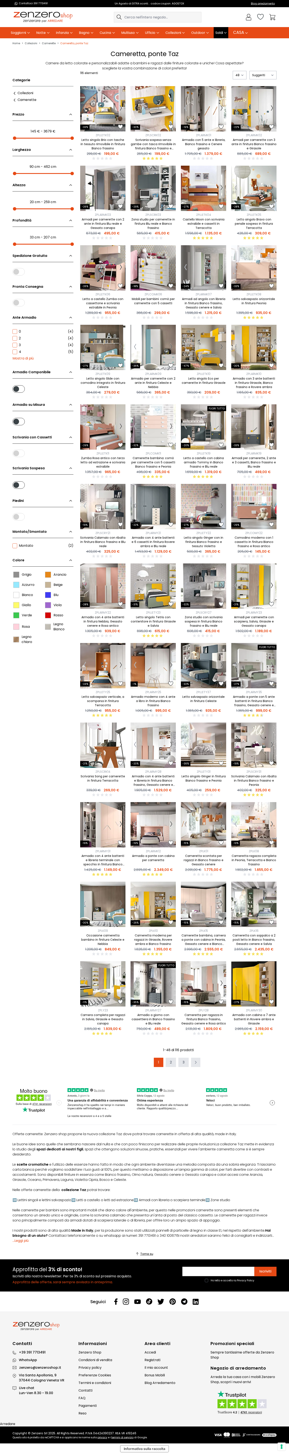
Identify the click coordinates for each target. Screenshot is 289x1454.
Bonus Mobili (154, 1375)
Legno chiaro (27, 639)
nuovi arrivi (242, 1382)
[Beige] (48, 585)
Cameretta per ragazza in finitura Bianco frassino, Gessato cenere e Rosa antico (203, 1019)
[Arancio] (48, 575)
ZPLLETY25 (103, 692)
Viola (58, 605)
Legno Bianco (59, 627)
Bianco (27, 594)
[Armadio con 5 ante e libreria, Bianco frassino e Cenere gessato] (203, 108)
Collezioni (31, 43)
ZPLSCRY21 (102, 533)
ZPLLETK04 (203, 215)
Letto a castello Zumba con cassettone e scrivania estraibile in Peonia (103, 303)
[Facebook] (116, 1301)
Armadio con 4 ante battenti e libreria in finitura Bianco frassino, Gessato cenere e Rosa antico (153, 782)
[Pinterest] (172, 1301)
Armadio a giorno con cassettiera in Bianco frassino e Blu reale (153, 1019)
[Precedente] (84, 108)
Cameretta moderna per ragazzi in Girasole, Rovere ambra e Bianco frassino (153, 939)
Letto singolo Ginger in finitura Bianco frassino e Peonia (204, 778)
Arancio (60, 574)
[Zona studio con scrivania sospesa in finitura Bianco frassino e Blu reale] (203, 586)
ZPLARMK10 (253, 374)
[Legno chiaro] (16, 639)
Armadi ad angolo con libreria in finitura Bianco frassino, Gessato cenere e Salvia (203, 303)
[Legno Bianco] (48, 627)
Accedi (150, 1352)
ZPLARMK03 (103, 215)
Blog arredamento (263, 3)
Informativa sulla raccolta (144, 1449)
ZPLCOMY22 (254, 533)
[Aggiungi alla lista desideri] (120, 126)
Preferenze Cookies (94, 1375)
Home (16, 43)
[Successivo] (121, 108)
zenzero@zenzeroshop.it (40, 1367)
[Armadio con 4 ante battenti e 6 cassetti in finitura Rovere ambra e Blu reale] (153, 506)
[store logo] (43, 17)
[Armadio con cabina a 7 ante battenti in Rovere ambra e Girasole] (254, 984)
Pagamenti (87, 1405)
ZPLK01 (203, 851)
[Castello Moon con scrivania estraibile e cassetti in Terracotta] (203, 188)
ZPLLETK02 (103, 135)
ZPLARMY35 (254, 692)
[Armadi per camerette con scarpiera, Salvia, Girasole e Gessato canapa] (254, 586)
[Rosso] (48, 615)
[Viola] (48, 605)
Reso (82, 1413)
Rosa (26, 626)
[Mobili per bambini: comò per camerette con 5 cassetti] (153, 268)
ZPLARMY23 (254, 612)
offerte (249, 1352)
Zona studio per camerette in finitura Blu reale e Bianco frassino (153, 223)
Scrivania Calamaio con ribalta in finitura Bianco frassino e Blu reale (102, 542)
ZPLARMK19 (253, 453)
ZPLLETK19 (204, 453)
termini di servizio (122, 1437)
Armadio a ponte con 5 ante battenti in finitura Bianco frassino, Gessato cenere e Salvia (254, 703)
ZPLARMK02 (254, 135)
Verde (27, 615)
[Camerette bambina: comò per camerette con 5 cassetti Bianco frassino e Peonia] (153, 427)
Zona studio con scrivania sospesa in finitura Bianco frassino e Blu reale (204, 621)
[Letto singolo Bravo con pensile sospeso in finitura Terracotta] (254, 188)
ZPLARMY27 (153, 1010)
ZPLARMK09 (153, 374)
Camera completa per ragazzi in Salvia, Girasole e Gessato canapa (103, 1019)
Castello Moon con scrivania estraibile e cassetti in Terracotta (203, 223)
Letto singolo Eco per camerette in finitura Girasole (204, 380)
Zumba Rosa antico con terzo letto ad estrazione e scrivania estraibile (103, 462)
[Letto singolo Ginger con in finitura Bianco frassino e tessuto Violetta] (203, 506)
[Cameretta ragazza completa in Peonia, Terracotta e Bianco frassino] (254, 824)
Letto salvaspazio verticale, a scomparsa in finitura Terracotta (103, 701)
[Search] (119, 17)
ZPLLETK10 (204, 374)
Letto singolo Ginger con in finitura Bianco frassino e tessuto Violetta (203, 542)
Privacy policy (90, 1367)
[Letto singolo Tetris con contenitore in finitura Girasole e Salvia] (153, 586)
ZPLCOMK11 (153, 453)
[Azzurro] (16, 585)
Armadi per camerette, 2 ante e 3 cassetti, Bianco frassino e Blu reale (254, 462)
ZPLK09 (103, 931)
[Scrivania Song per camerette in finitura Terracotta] (102, 745)
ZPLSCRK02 (153, 135)
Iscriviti (265, 1271)
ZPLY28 (203, 1010)
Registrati (152, 1360)
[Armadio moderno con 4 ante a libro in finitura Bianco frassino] (153, 665)
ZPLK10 (153, 931)
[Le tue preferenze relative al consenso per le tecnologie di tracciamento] (282, 1447)
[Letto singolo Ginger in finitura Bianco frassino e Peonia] (203, 745)
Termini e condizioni (94, 1382)
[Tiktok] (149, 1301)
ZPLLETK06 (102, 294)
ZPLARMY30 (254, 1010)
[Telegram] (184, 1301)
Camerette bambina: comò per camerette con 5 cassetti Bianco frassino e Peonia (153, 462)
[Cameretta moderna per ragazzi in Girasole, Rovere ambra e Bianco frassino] (153, 904)
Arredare (7, 1423)
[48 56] (239, 75)
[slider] (14, 138)
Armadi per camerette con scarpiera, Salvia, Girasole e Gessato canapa (254, 621)
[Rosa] (16, 627)
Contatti (85, 1390)
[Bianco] (16, 595)
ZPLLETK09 (102, 374)
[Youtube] (137, 1301)
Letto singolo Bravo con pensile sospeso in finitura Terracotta (254, 223)
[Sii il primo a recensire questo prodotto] (102, 158)
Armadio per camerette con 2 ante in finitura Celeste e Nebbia (153, 382)
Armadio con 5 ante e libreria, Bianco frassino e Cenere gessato (203, 144)
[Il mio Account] (248, 17)
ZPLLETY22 (203, 533)
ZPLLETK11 (102, 453)
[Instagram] (126, 1301)
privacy (102, 1437)
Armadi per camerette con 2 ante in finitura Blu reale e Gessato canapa (103, 223)
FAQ (81, 1398)
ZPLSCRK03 (153, 215)
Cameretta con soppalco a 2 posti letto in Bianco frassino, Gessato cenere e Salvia (254, 939)
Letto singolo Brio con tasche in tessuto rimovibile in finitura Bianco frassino (103, 144)
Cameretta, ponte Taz (74, 43)
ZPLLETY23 (153, 612)
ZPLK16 (254, 931)
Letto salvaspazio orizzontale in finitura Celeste (203, 699)
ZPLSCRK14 (102, 772)
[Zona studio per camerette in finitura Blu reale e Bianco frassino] (153, 188)
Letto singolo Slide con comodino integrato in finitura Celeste (103, 382)
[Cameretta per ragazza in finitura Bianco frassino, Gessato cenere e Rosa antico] (203, 984)
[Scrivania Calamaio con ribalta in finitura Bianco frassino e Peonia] (254, 745)
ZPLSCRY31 (253, 772)
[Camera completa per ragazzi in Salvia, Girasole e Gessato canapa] (102, 984)
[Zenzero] (144, 1326)
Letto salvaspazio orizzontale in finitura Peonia (254, 301)
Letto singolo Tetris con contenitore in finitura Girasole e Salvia (153, 621)
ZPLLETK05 (254, 215)
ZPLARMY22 (103, 612)
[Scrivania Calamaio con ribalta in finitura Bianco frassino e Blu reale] (102, 506)
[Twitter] (160, 1302)
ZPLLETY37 (203, 692)
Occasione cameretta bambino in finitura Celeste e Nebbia (102, 939)
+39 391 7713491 (32, 1352)
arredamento (250, 1368)
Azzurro (28, 584)
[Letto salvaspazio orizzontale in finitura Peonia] (254, 268)
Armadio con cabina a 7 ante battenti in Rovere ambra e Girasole (254, 1019)
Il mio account (156, 1367)
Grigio (27, 574)
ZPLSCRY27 (204, 612)
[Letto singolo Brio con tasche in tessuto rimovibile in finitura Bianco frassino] (102, 108)
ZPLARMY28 (153, 772)
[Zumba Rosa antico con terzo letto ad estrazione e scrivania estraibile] (102, 427)
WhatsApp (28, 1360)
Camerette (49, 43)
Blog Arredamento (159, 1382)
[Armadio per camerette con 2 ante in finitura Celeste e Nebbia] (153, 347)
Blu (56, 594)
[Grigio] (16, 575)
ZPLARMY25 (153, 692)
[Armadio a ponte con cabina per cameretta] (153, 824)
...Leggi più (20, 1240)
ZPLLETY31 (204, 772)
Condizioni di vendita (95, 1360)
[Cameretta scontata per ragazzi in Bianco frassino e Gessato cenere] (203, 824)
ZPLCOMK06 (153, 294)
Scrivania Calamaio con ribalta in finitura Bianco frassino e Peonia (254, 780)
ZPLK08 (254, 851)
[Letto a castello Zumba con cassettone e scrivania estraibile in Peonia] (102, 268)
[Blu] (48, 595)
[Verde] (16, 615)
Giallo (26, 605)
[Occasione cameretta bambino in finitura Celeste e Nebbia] (102, 904)
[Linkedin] (196, 1301)
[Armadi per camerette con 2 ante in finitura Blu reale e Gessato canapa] (102, 188)
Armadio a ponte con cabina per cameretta (153, 858)
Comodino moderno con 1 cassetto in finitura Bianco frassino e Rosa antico (254, 542)
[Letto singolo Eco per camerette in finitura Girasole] (203, 347)
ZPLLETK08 (253, 294)
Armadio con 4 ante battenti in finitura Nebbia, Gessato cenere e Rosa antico (102, 621)
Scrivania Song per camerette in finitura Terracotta (103, 778)
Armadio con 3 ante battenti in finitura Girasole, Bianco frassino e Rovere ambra (254, 382)
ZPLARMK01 (203, 135)
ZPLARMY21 (153, 533)
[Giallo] (16, 605)
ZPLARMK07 (203, 294)
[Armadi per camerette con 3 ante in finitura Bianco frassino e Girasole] (254, 108)
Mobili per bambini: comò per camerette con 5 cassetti (153, 301)
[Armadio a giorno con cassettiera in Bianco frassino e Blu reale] (153, 984)
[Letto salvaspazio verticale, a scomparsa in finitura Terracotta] (102, 665)
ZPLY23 (103, 1010)
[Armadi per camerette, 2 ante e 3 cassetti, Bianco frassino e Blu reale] (254, 427)
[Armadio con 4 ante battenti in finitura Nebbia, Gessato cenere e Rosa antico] (102, 586)
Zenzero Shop (89, 1352)
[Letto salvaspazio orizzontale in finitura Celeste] (203, 665)
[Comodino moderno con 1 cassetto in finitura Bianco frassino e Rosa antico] (254, 506)
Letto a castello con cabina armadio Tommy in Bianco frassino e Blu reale (203, 462)
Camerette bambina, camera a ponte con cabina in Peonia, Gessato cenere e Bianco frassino (204, 941)
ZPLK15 (203, 931)
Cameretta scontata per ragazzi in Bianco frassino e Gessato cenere (203, 860)
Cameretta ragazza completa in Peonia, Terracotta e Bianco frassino (254, 860)
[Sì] (42, 388)
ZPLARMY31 (102, 851)
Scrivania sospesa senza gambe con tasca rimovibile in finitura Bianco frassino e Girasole (153, 146)
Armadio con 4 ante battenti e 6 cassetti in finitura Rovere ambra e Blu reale (153, 542)
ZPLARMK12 (153, 851)
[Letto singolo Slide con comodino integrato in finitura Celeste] (102, 347)
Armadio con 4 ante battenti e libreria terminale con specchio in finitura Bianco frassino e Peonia (102, 862)
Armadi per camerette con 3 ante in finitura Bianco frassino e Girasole (254, 144)
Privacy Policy (245, 1280)
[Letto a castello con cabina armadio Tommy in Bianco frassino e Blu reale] (203, 427)
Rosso (58, 615)
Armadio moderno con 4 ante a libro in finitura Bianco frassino (153, 701)
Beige (58, 584)
